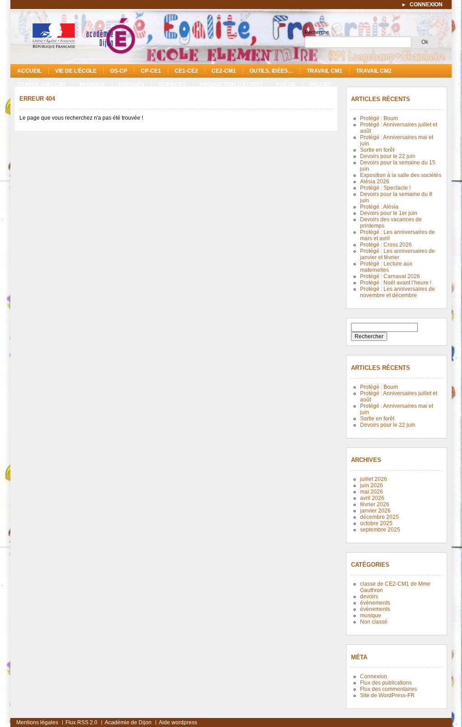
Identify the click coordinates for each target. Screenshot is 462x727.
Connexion (373, 676)
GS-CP (118, 71)
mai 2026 (371, 492)
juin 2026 (371, 485)
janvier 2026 (375, 511)
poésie (286, 84)
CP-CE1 (151, 71)
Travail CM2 (374, 71)
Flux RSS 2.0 (81, 722)
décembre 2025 (379, 517)
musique (92, 84)
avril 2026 (372, 498)
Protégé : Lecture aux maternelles (386, 267)
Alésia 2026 (374, 181)
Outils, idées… (271, 71)
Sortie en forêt (377, 150)
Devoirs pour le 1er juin (388, 213)
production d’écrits (231, 84)
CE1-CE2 (186, 71)
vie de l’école (76, 71)
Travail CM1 (324, 71)
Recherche (317, 32)
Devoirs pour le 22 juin (388, 156)
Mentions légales (37, 722)
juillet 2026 (373, 479)
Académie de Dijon (128, 722)
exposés (131, 84)
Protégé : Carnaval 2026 (390, 276)
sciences (172, 84)
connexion (426, 4)
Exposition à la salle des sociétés (400, 175)
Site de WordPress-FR (387, 695)
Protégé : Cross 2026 (386, 245)
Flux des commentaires (388, 689)
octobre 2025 (376, 523)
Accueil (29, 71)
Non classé (374, 622)
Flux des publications (386, 683)
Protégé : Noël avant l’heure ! (395, 283)
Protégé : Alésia (379, 207)
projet (320, 84)
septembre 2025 (380, 530)
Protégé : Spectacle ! (385, 188)
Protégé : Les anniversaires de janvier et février (397, 254)
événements (375, 603)
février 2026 (374, 504)
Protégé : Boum (379, 118)
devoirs (369, 596)
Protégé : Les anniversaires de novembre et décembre (397, 292)
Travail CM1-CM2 (41, 84)
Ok (424, 42)
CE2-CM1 (224, 71)
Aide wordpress (178, 722)
